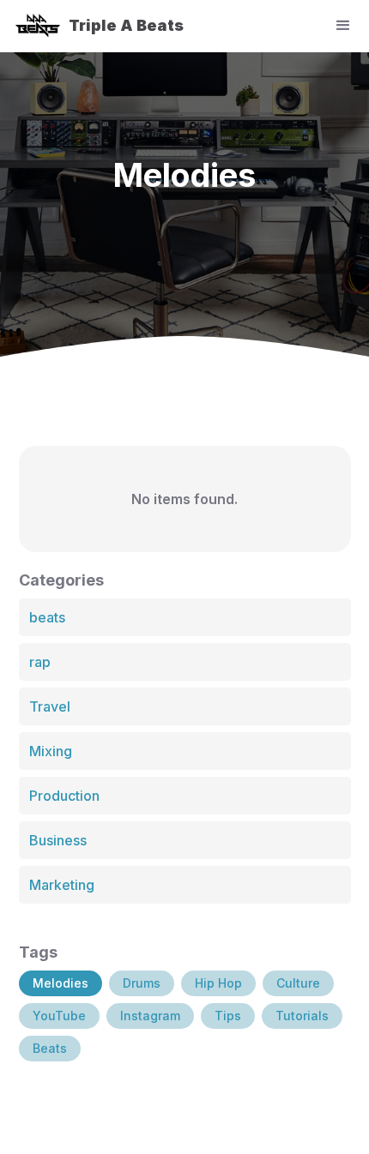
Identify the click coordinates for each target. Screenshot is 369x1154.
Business (58, 840)
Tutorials (302, 1015)
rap (40, 661)
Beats (50, 1048)
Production (64, 795)
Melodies (60, 983)
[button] (350, 25)
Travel (49, 706)
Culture (298, 983)
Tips (228, 1015)
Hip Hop (218, 983)
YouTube (59, 1015)
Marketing (61, 884)
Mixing (50, 751)
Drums (141, 983)
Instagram (150, 1015)
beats (47, 617)
